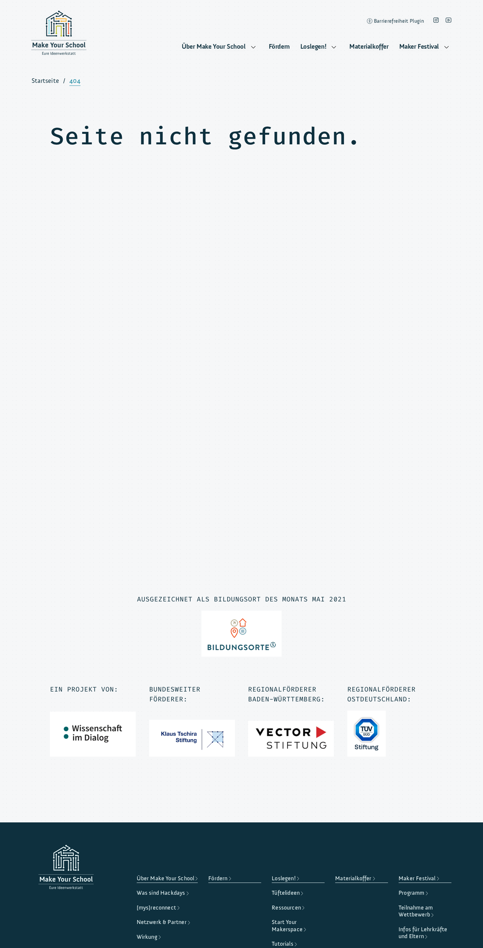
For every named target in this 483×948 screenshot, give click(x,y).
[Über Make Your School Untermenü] (253, 47)
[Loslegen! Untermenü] (334, 47)
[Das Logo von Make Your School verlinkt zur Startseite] (58, 34)
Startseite (45, 81)
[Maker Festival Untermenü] (446, 47)
